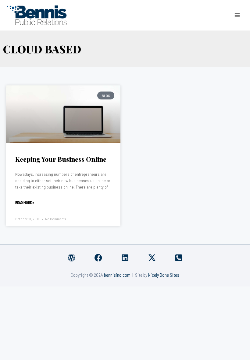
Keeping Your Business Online (60, 159)
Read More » (24, 202)
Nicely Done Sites (163, 275)
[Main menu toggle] (237, 15)
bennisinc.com (117, 275)
